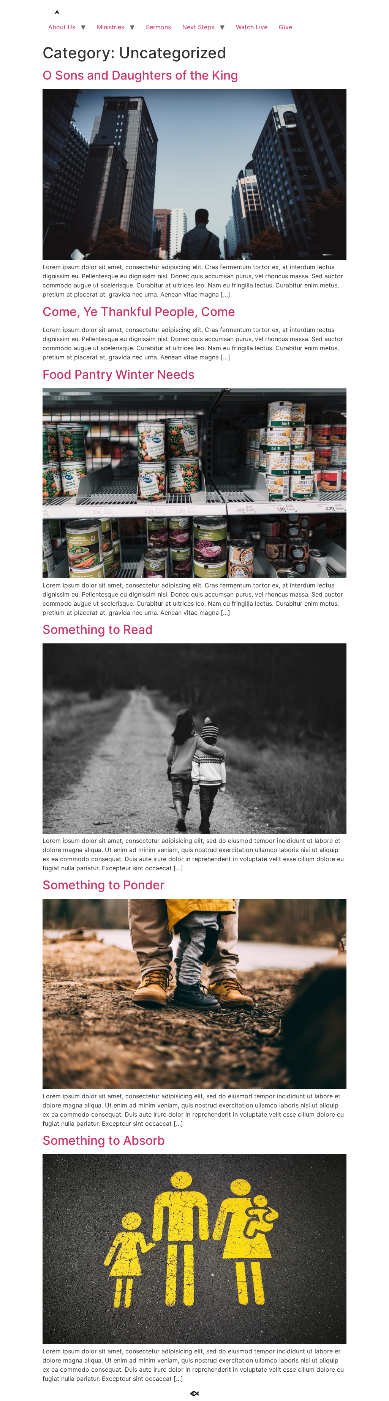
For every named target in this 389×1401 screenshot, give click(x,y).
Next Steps (198, 27)
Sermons (158, 27)
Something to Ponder (103, 885)
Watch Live (251, 27)
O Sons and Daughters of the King (140, 75)
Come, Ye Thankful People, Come (139, 311)
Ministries (110, 27)
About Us (61, 27)
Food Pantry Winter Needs (118, 374)
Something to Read (98, 629)
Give (285, 27)
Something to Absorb (104, 1140)
